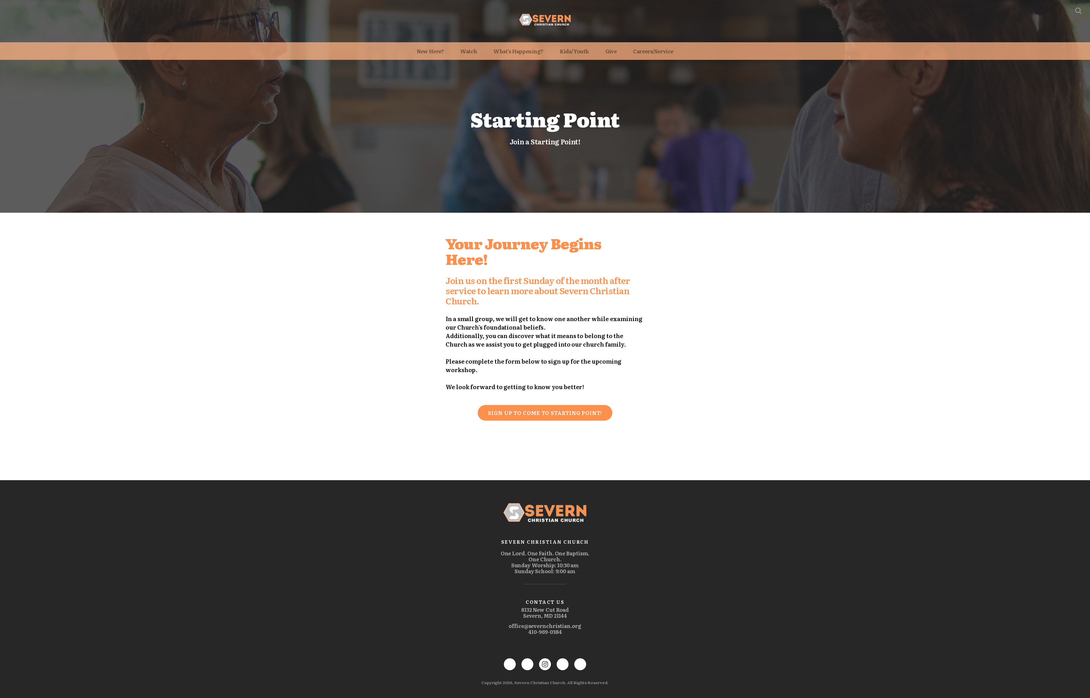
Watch (468, 51)
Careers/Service (653, 51)
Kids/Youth (574, 51)
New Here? (430, 51)
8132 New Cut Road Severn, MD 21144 (545, 612)
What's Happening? (518, 51)
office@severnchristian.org (545, 626)
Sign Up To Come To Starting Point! (545, 413)
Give (611, 51)
